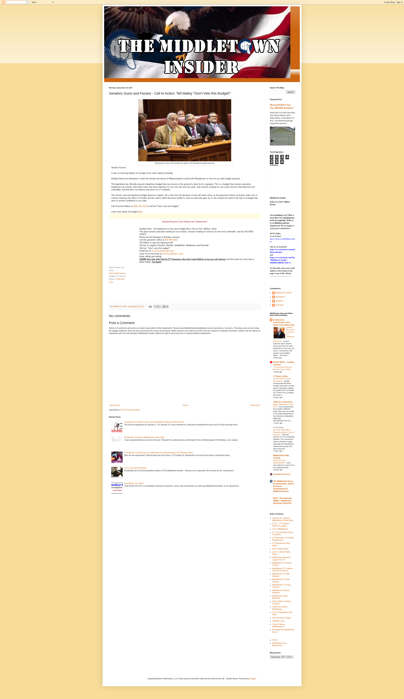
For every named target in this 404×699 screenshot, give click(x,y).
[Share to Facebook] (164, 306)
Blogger (253, 679)
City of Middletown (280, 529)
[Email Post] (150, 306)
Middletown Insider (283, 293)
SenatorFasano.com (172, 221)
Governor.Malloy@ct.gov (163, 251)
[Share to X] (161, 306)
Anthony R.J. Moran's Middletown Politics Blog (282, 519)
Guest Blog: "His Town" (134, 483)
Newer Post (115, 405)
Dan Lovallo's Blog (280, 549)
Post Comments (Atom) (130, 410)
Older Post (255, 405)
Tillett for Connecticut (282, 402)
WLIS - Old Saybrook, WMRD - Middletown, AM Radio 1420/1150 (282, 500)
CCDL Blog (278, 427)
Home (185, 405)
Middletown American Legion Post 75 (281, 558)
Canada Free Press (282, 474)
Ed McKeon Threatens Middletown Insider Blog (144, 437)
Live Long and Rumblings (135, 468)
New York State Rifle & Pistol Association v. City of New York (283, 432)
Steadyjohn (280, 297)
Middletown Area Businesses (279, 644)
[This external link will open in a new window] (184, 160)
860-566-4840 (171, 240)
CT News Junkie (280, 376)
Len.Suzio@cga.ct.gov (172, 254)
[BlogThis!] (158, 306)
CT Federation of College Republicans (283, 539)
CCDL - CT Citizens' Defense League (280, 524)
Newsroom (201, 221)
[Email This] (155, 306)
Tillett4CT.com (278, 621)
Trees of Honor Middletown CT (278, 625)
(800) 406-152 (139, 206)
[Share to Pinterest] (167, 306)
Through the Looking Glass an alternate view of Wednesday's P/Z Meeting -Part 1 (158, 453)
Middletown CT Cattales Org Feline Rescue (282, 569)
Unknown (279, 305)
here (140, 212)
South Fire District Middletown (279, 608)
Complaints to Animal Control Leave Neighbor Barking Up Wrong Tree (154, 422)
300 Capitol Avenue (117, 273)
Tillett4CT (279, 301)
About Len (189, 221)
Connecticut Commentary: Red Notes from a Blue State (284, 322)
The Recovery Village (281, 618)
